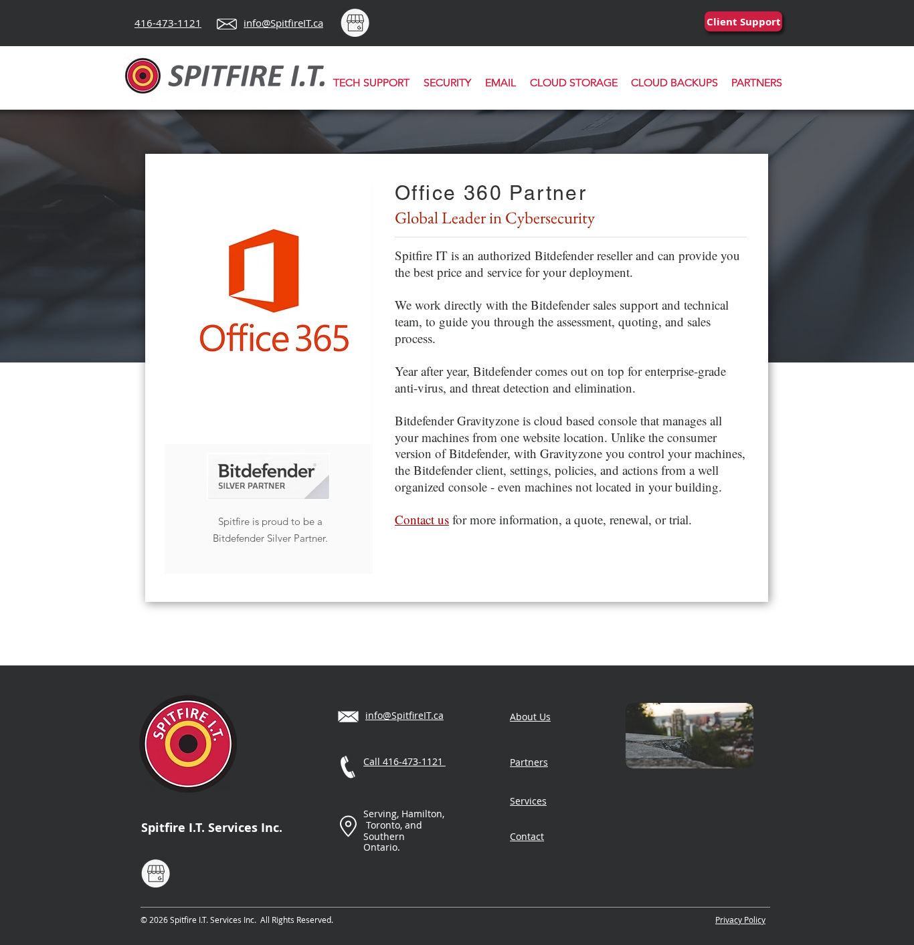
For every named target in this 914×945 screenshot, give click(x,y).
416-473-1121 (167, 22)
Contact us (422, 519)
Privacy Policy (740, 919)
